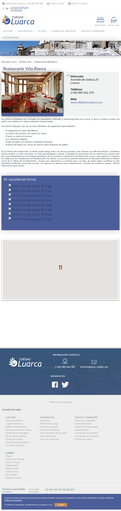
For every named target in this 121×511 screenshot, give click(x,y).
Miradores (45, 420)
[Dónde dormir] (100, 22)
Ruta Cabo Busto (48, 436)
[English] (17, 7)
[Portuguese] (20, 10)
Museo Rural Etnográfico (17, 442)
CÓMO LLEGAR (57, 4)
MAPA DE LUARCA (79, 4)
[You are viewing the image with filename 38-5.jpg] (30, 200)
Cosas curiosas (13, 462)
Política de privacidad (13, 500)
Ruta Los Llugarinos (49, 439)
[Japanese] (16, 10)
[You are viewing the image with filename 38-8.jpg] (30, 214)
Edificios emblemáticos (16, 427)
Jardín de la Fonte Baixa (17, 433)
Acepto (61, 505)
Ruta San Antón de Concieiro (53, 433)
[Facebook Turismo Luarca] (4, 9)
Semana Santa (82, 430)
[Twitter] (65, 388)
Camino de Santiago (64, 31)
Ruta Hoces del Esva (50, 430)
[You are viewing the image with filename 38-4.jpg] (30, 195)
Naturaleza (25, 31)
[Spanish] (13, 7)
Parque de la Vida (14, 439)
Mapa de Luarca (13, 478)
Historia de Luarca (83, 439)
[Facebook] (54, 388)
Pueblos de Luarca (49, 423)
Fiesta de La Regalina (85, 420)
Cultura (8, 31)
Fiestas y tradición (92, 31)
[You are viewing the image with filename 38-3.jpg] (30, 190)
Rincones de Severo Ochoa (18, 430)
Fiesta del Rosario (83, 423)
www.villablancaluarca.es (86, 102)
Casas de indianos (14, 420)
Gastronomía (11, 37)
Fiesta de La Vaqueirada (86, 427)
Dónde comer (25, 62)
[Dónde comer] (114, 22)
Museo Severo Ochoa (16, 436)
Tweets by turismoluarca (60, 402)
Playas (42, 31)
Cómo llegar (11, 474)
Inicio (14, 62)
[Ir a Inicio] (18, 26)
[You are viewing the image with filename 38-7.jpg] (30, 209)
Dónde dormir (12, 468)
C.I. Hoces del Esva (15, 445)
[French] (22, 7)
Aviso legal (34, 489)
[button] (60, 267)
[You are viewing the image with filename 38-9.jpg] (30, 219)
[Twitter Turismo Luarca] (7, 9)
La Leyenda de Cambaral (87, 436)
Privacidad (34, 492)
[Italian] (12, 10)
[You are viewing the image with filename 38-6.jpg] (30, 205)
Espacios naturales (49, 427)
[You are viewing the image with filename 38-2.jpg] (30, 186)
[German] (26, 7)
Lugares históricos (14, 423)
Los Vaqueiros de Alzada (86, 433)
